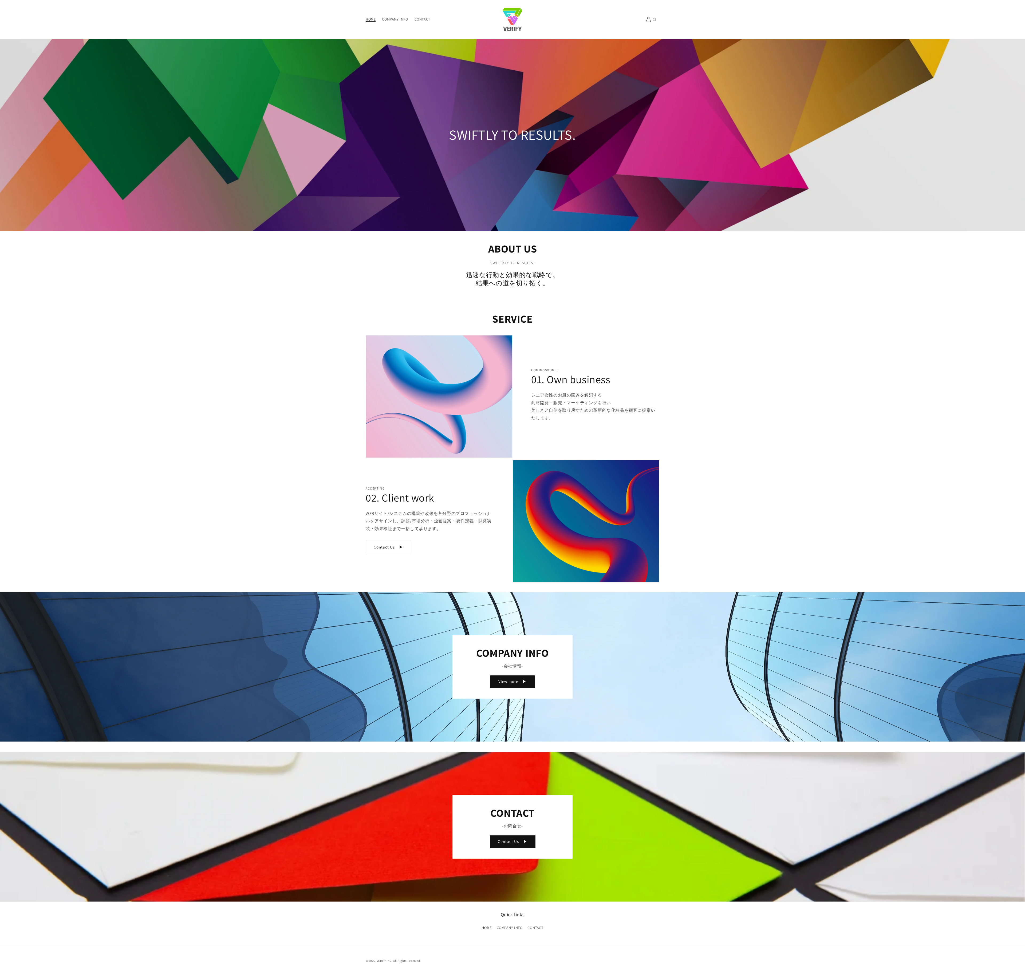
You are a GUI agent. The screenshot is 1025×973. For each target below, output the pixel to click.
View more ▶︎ (512, 681)
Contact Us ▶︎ (388, 547)
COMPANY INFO (510, 927)
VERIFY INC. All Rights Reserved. (399, 961)
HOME (486, 927)
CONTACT (535, 927)
